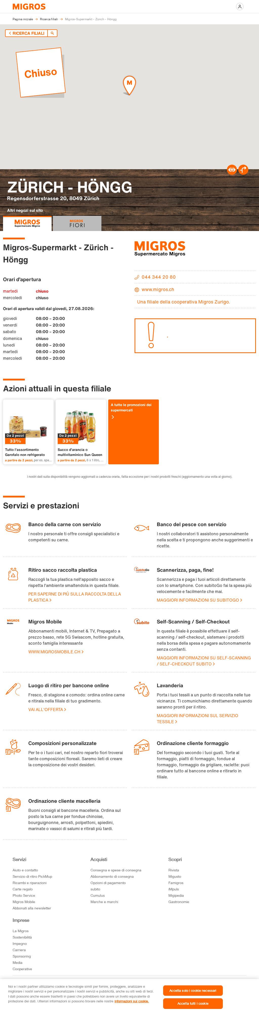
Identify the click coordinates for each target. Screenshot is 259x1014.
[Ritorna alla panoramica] (52, 33)
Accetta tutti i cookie (193, 1003)
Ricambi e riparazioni (30, 883)
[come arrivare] (243, 173)
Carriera (19, 950)
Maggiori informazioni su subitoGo (198, 600)
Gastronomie (178, 902)
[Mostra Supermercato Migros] (27, 223)
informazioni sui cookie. (132, 1001)
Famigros (175, 883)
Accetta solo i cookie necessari (192, 990)
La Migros (21, 931)
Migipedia (176, 895)
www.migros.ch (158, 289)
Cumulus (98, 895)
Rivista (173, 870)
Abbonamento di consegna (112, 876)
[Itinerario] (232, 173)
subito (95, 889)
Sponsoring (22, 956)
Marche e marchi (104, 902)
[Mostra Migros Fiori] (77, 223)
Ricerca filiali (28, 33)
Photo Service (24, 895)
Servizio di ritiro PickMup (32, 876)
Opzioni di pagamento (108, 883)
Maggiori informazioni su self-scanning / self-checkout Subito (204, 661)
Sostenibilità (22, 937)
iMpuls (173, 889)
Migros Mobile (24, 902)
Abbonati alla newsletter (32, 908)
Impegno (20, 943)
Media (18, 962)
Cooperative (22, 969)
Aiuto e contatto (25, 870)
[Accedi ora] (239, 6)
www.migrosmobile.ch (54, 652)
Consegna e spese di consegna (116, 870)
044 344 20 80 (159, 277)
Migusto (174, 876)
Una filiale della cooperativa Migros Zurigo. (183, 301)
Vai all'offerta (45, 709)
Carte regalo (23, 889)
